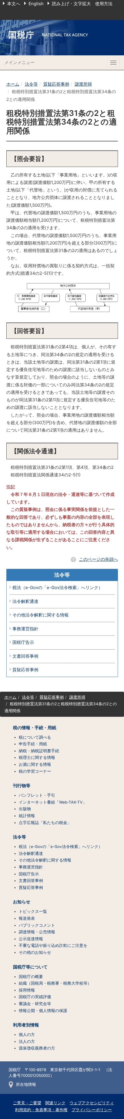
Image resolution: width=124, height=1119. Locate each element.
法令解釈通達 (25, 601)
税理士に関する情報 (37, 757)
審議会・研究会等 (35, 1003)
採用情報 (27, 990)
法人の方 (27, 1041)
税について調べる (35, 737)
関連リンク (55, 1103)
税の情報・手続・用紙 (34, 727)
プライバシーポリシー (92, 1109)
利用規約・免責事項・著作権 (41, 1109)
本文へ (13, 3)
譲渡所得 (83, 84)
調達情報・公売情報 (37, 932)
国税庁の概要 (31, 976)
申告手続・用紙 (33, 744)
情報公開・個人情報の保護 (43, 1010)
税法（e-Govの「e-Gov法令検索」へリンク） (57, 587)
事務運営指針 (25, 629)
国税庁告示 (23, 642)
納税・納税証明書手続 (39, 750)
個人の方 (27, 1034)
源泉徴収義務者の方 (37, 1048)
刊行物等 (21, 785)
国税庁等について (30, 967)
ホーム (12, 84)
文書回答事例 (25, 656)
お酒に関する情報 (35, 764)
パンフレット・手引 (37, 795)
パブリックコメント (37, 925)
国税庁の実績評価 (35, 996)
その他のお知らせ (35, 952)
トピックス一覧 (33, 911)
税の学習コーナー (35, 771)
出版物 (25, 808)
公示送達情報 (31, 938)
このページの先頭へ (98, 559)
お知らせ (21, 901)
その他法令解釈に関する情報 (40, 615)
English (36, 3)
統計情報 (27, 815)
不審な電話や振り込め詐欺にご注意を (53, 945)
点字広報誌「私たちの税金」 (45, 822)
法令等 (31, 84)
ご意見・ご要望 (27, 1103)
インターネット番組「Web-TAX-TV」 (53, 802)
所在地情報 (26, 1084)
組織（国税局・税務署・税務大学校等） (55, 983)
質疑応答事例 (56, 84)
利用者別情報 (26, 1025)
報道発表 (27, 918)
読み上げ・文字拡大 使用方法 (82, 3)
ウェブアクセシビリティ (91, 1103)
